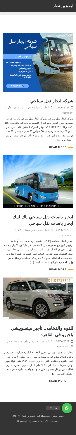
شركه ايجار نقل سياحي (51, 100)
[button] (67, 408)
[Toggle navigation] (7, 6)
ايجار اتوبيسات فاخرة (37, 107)
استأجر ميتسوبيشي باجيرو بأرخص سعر (28, 341)
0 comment (62, 346)
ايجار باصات (42, 229)
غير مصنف (19, 107)
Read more (58, 147)
